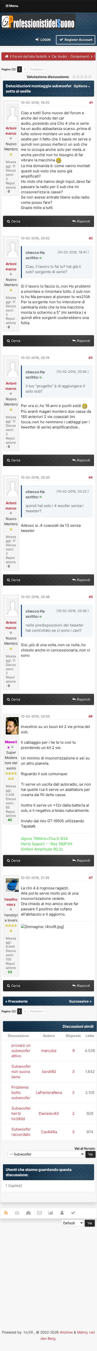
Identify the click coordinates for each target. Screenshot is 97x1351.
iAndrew (66, 1332)
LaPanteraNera (49, 1092)
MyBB (28, 1332)
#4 (91, 477)
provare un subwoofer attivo (21, 1050)
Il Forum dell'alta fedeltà (28, 56)
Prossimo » (37, 69)
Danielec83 (49, 1113)
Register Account (78, 40)
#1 (91, 102)
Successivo (79, 1001)
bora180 (49, 1071)
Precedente (18, 1001)
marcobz (48, 1050)
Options (81, 86)
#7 (91, 878)
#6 (91, 716)
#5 (91, 597)
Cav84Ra (49, 1132)
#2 (91, 238)
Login (45, 40)
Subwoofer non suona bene (21, 1071)
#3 (91, 358)
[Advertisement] (48, 1275)
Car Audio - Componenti (70, 56)
